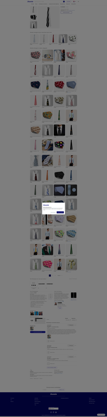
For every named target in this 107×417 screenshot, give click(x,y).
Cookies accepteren (60, 212)
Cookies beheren (53, 212)
